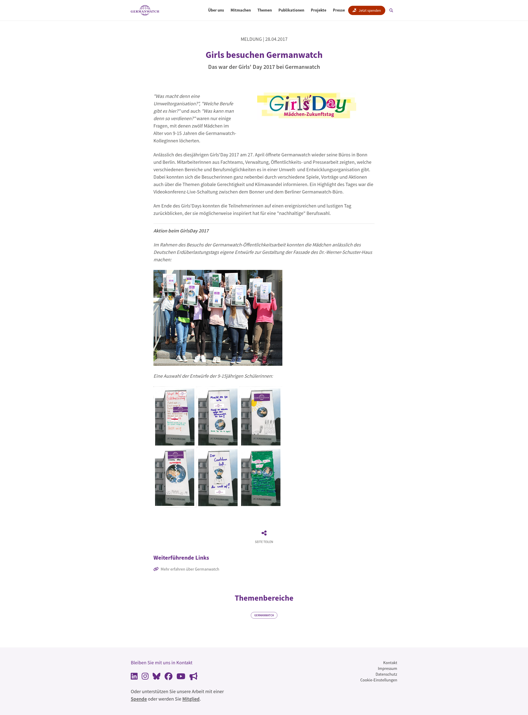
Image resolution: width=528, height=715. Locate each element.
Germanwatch (264, 615)
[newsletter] (193, 677)
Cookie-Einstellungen (378, 679)
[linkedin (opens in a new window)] (134, 677)
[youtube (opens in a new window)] (181, 677)
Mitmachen (241, 10)
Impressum (387, 668)
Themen (264, 10)
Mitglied (191, 699)
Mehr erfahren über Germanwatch (190, 569)
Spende (139, 699)
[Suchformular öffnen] (391, 10)
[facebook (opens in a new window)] (168, 677)
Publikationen (291, 10)
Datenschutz (386, 674)
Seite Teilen (264, 542)
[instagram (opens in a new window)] (145, 677)
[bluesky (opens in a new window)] (156, 677)
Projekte (318, 10)
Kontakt (390, 662)
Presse (339, 10)
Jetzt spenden (370, 10)
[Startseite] (145, 10)
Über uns (216, 10)
